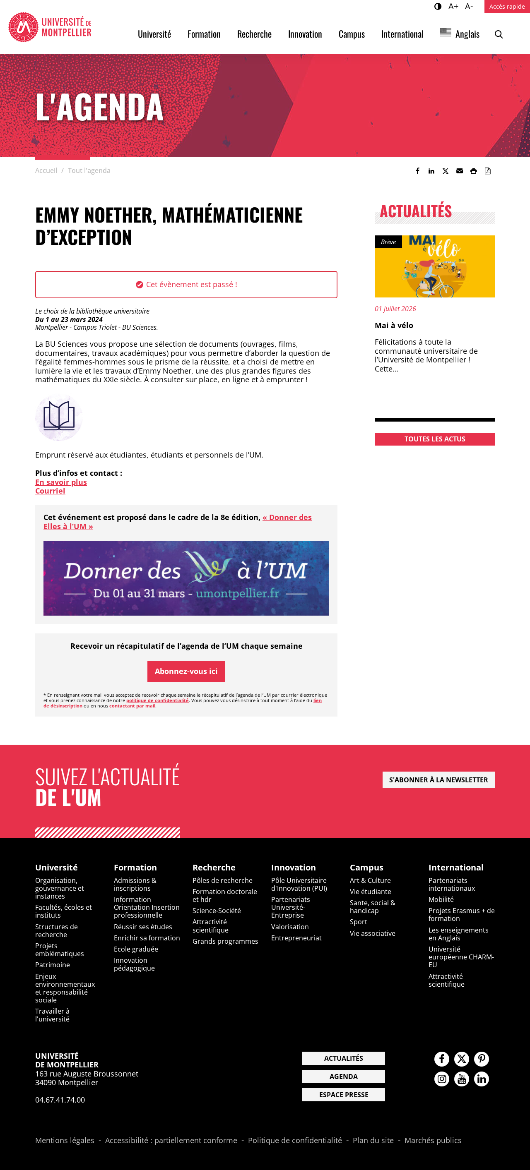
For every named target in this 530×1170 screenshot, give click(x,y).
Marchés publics (433, 1140)
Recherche (254, 33)
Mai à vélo (394, 325)
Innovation (305, 33)
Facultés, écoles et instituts (63, 911)
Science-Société (217, 910)
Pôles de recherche (223, 880)
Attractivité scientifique (211, 925)
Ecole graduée (136, 949)
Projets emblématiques (59, 949)
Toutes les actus (435, 439)
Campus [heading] (366, 868)
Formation (204, 33)
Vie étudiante (370, 891)
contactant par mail (132, 705)
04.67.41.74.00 (60, 1100)
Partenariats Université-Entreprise (290, 907)
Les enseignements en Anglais (459, 933)
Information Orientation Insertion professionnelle (147, 907)
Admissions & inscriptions (135, 884)
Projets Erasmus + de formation (462, 914)
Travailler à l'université (52, 1015)
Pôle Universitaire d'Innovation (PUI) (299, 884)
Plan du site (373, 1140)
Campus (352, 33)
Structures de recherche (56, 930)
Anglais (467, 33)
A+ (454, 6)
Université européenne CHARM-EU (461, 957)
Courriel (50, 491)
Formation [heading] (135, 868)
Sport (358, 921)
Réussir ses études (143, 926)
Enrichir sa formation (147, 937)
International (402, 33)
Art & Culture (370, 880)
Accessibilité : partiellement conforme (171, 1140)
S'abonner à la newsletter (438, 779)
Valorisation (290, 926)
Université (154, 33)
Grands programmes (225, 941)
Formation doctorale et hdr (225, 895)
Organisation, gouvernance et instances (59, 888)
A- (470, 6)
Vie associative (372, 933)
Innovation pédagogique (134, 964)
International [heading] (456, 868)
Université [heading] (56, 868)
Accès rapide (507, 6)
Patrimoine (52, 964)
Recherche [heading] (214, 868)
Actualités (343, 1058)
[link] (417, 171)
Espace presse (344, 1094)
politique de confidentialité (157, 700)
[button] (460, 171)
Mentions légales (64, 1140)
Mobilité (441, 899)
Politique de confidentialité (295, 1140)
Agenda (344, 1076)
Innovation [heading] (293, 868)
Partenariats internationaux (452, 884)
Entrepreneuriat (296, 937)
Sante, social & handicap (372, 906)
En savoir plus (61, 482)
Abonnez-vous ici (186, 671)
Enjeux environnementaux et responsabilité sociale (65, 988)
